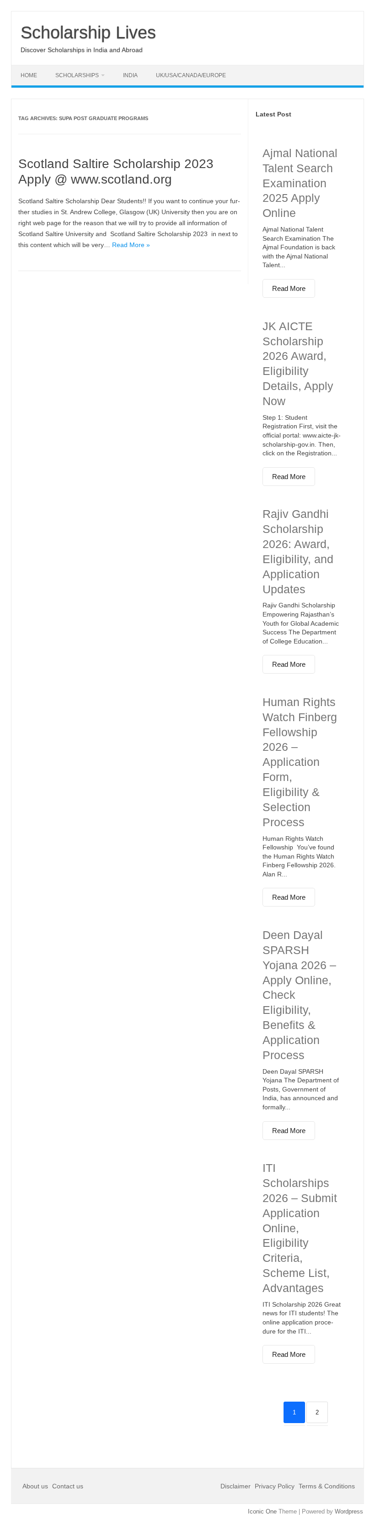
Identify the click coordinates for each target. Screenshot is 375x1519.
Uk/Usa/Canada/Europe (191, 75)
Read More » (131, 244)
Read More (288, 288)
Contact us (67, 1486)
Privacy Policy (275, 1486)
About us (36, 1486)
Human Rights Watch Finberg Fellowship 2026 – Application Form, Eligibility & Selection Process (299, 762)
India (130, 75)
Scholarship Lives (88, 32)
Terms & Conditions (327, 1486)
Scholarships (77, 75)
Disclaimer (236, 1486)
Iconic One (262, 1511)
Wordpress (349, 1511)
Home (29, 75)
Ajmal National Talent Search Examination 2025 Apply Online (300, 183)
